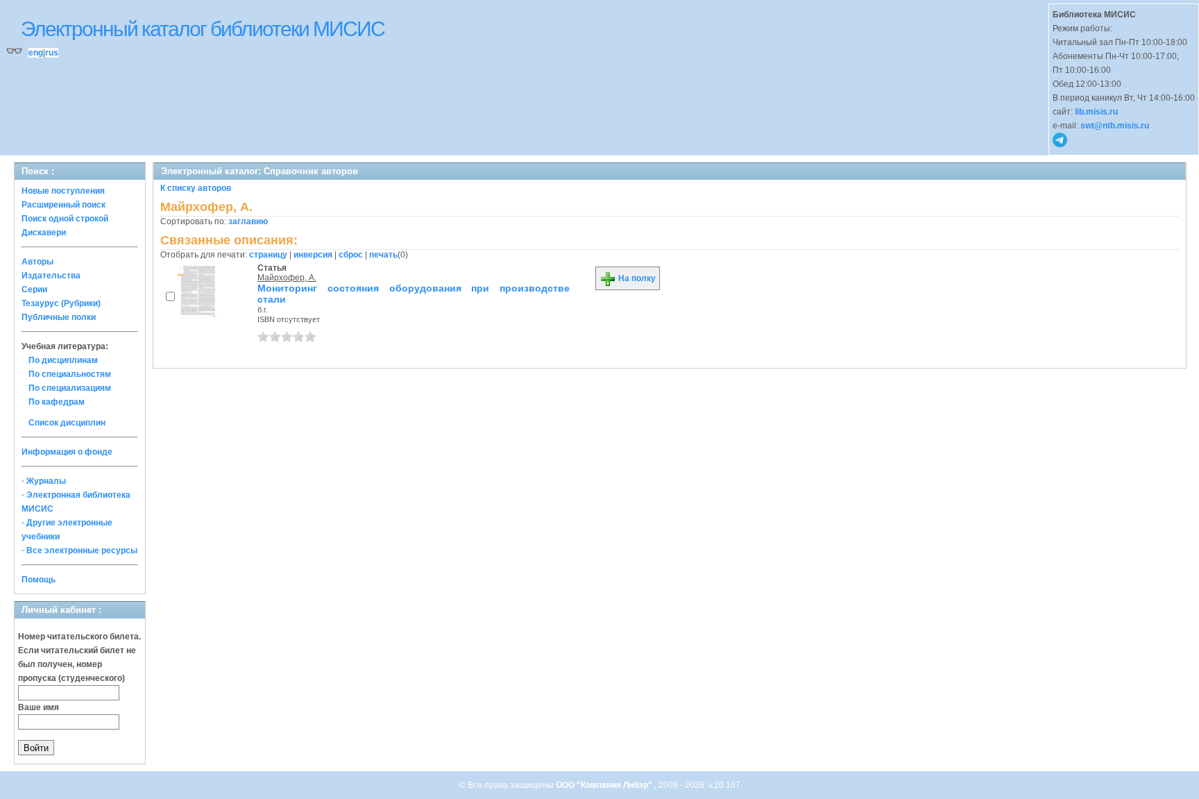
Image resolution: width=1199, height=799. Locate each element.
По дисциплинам (63, 360)
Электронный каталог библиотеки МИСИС (202, 28)
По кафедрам (56, 402)
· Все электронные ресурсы (79, 550)
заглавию (248, 221)
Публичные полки (59, 317)
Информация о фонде (67, 452)
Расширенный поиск (63, 205)
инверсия (313, 255)
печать (383, 255)
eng (35, 53)
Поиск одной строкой (65, 219)
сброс (351, 255)
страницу (268, 255)
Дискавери (44, 232)
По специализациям (69, 388)
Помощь (39, 579)
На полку (636, 278)
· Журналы (44, 481)
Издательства (51, 275)
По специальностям (69, 374)
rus (51, 53)
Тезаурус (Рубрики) (61, 303)
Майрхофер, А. (286, 278)
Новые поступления (63, 191)
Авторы (37, 262)
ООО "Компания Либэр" (605, 785)
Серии (34, 289)
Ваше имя (38, 707)
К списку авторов (195, 188)
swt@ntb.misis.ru (1114, 126)
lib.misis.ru (1096, 112)
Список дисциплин (66, 423)
